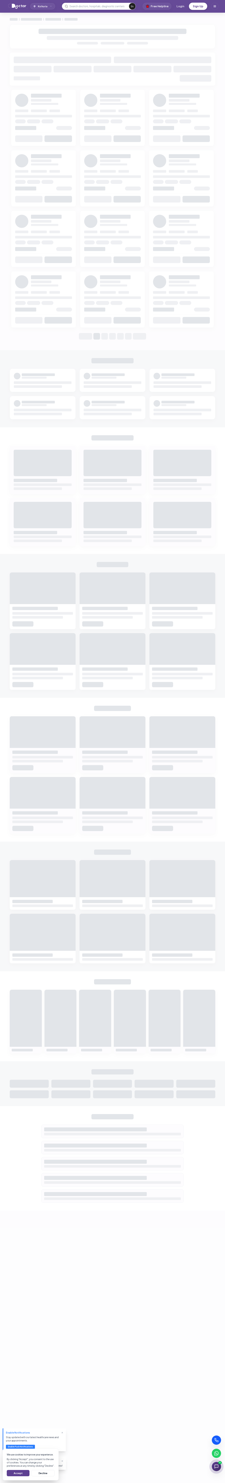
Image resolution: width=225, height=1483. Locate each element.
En (132, 6)
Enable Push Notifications (20, 1446)
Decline (43, 1473)
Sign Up (198, 6)
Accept (18, 1473)
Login (180, 6)
